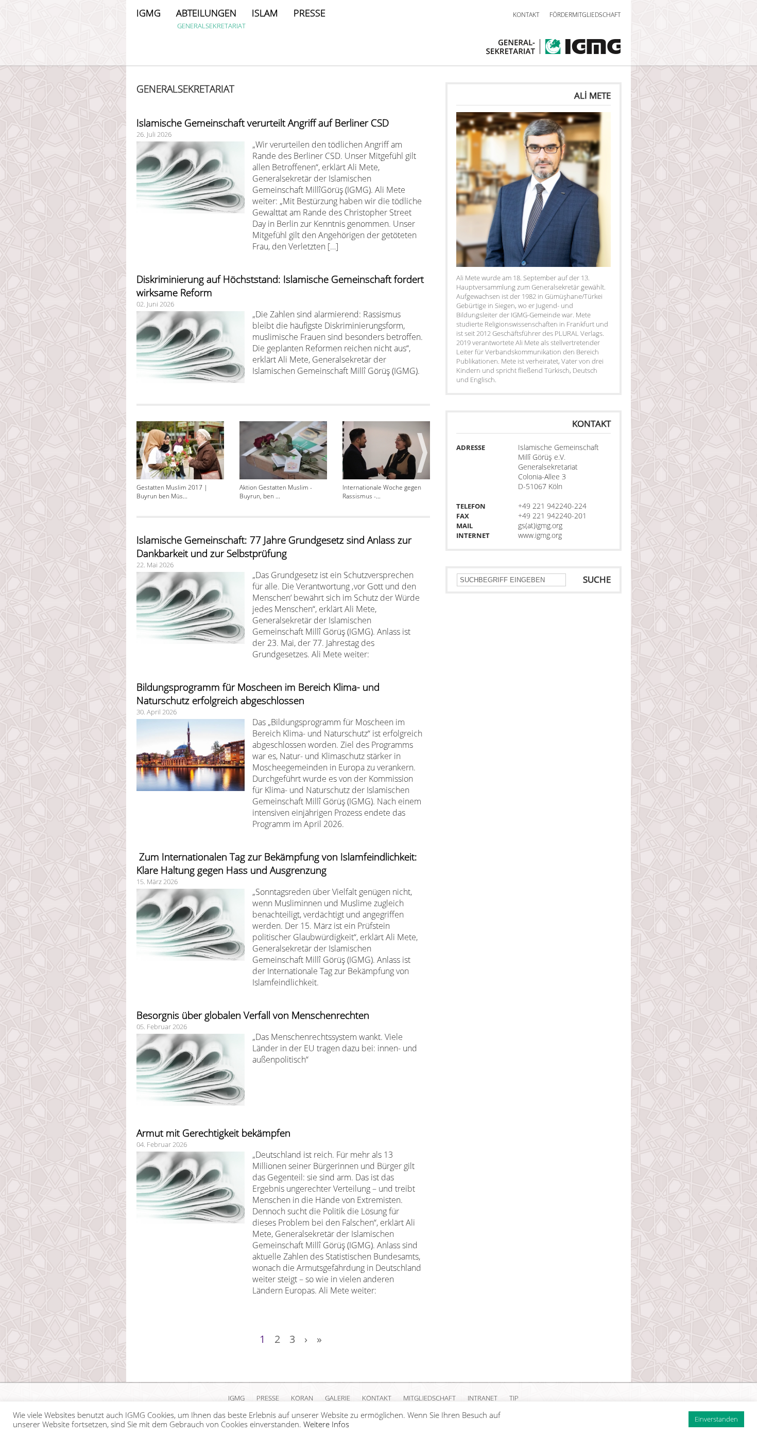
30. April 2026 (156, 711)
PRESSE (309, 13)
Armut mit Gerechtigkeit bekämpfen (213, 1133)
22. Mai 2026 (155, 564)
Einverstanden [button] (716, 1419)
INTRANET (482, 1398)
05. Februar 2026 (161, 1026)
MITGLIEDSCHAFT (429, 1398)
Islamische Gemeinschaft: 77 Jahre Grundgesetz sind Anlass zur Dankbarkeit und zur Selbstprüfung (273, 546)
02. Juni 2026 (155, 304)
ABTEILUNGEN (206, 13)
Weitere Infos (326, 1424)
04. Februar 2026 (161, 1144)
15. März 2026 (157, 881)
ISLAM (265, 13)
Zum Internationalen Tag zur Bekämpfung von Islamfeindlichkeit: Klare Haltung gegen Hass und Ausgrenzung (276, 863)
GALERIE (337, 1398)
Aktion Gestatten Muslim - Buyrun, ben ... (275, 491)
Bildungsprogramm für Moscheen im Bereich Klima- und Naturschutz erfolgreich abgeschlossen (258, 693)
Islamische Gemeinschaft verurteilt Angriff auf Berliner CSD (262, 123)
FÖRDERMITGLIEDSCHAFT (585, 14)
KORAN (302, 1398)
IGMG (148, 13)
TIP (514, 1398)
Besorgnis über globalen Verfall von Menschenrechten (252, 1015)
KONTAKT (526, 14)
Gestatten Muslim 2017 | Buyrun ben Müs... (172, 491)
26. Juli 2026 (153, 134)
